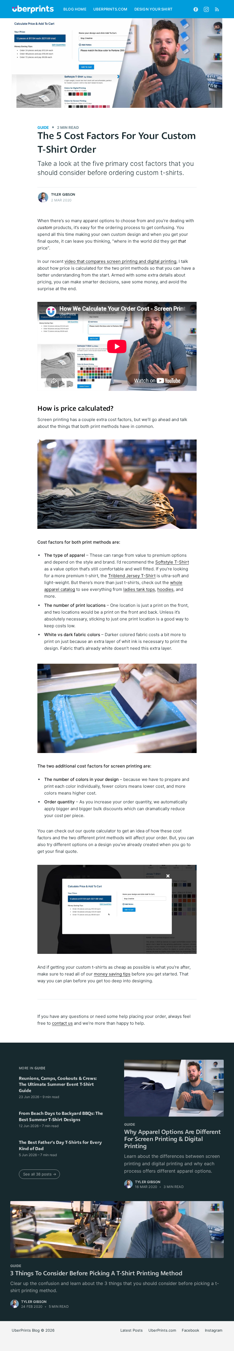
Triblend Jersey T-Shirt (132, 575)
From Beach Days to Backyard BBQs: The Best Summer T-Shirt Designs (61, 1116)
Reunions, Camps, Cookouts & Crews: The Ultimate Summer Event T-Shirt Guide (58, 1084)
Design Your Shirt (153, 9)
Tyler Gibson (63, 195)
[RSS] (217, 9)
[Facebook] (196, 9)
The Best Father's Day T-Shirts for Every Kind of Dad (60, 1145)
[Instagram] (206, 9)
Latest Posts (131, 1330)
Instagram (213, 1330)
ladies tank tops (139, 589)
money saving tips (112, 974)
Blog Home (74, 9)
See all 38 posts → (39, 1174)
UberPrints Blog (26, 1330)
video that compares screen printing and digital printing (120, 261)
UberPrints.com (110, 9)
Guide (43, 127)
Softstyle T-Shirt (172, 562)
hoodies (165, 589)
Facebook (190, 1330)
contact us (62, 1023)
